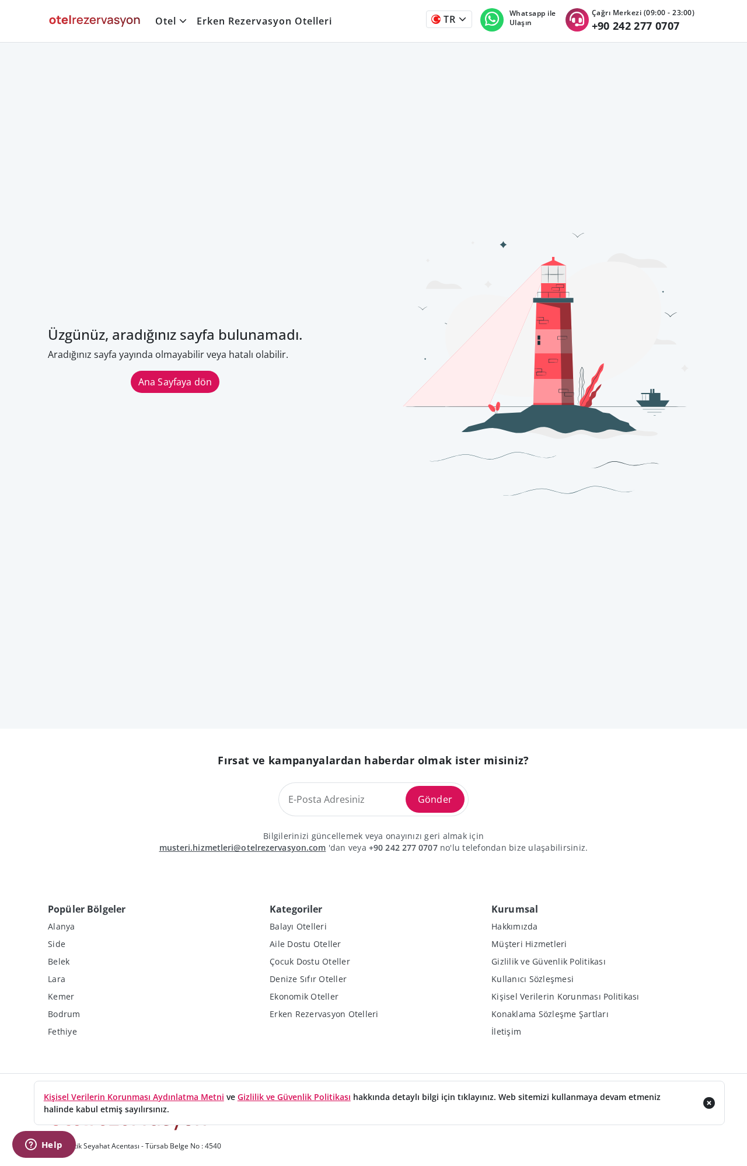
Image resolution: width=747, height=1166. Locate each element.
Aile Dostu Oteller (305, 943)
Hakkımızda (514, 926)
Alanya (61, 926)
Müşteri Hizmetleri (529, 943)
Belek (58, 961)
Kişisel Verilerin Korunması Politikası (565, 996)
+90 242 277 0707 (403, 847)
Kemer (61, 996)
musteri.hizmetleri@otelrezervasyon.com (242, 847)
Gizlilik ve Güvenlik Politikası (548, 961)
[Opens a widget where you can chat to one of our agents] (44, 1145)
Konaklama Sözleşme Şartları (550, 1013)
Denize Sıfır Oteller (308, 978)
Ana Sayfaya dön (175, 381)
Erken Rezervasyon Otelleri (264, 21)
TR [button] (448, 19)
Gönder (435, 799)
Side (56, 943)
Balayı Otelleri (298, 926)
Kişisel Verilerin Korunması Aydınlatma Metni (134, 1096)
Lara (56, 978)
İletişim (506, 1031)
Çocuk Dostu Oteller (310, 961)
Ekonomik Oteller (304, 996)
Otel (165, 21)
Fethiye (62, 1031)
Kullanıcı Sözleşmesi (532, 978)
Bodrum (64, 1013)
